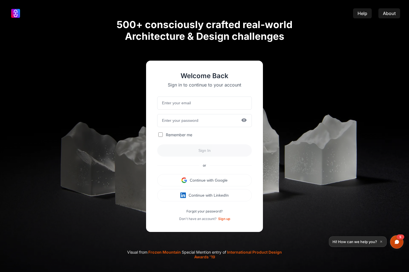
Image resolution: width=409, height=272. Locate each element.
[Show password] (244, 120)
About (389, 13)
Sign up (224, 219)
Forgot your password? (204, 211)
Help (362, 13)
